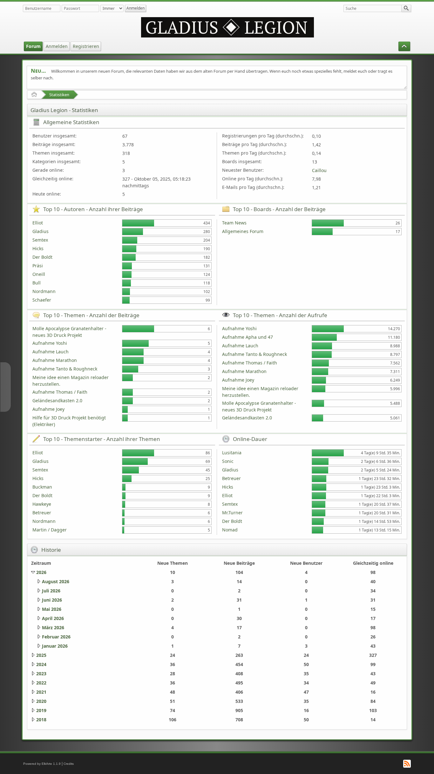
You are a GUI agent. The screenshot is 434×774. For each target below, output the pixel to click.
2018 (41, 720)
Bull (36, 283)
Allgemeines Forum (242, 231)
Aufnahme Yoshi (49, 343)
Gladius (40, 231)
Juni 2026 (52, 600)
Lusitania (231, 453)
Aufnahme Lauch (50, 352)
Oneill (38, 274)
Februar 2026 (56, 637)
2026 (41, 572)
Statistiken (59, 94)
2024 (41, 664)
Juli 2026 (51, 591)
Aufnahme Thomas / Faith (59, 392)
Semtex (40, 240)
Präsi (37, 266)
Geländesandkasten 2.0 (57, 400)
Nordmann (44, 291)
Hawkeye (41, 504)
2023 (41, 674)
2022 (41, 683)
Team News (234, 223)
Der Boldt (42, 257)
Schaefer (41, 300)
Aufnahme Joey (48, 409)
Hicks (38, 248)
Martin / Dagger (49, 530)
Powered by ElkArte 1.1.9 (42, 763)
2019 (41, 710)
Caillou (319, 170)
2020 (41, 701)
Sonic (228, 461)
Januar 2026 (55, 646)
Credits (69, 763)
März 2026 (53, 627)
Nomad (230, 530)
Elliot (37, 223)
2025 (41, 655)
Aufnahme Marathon (54, 360)
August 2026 (55, 581)
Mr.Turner (232, 513)
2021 (41, 692)
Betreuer (41, 513)
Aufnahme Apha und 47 (247, 337)
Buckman (42, 487)
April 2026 (53, 618)
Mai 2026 (51, 609)
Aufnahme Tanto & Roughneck (64, 369)
